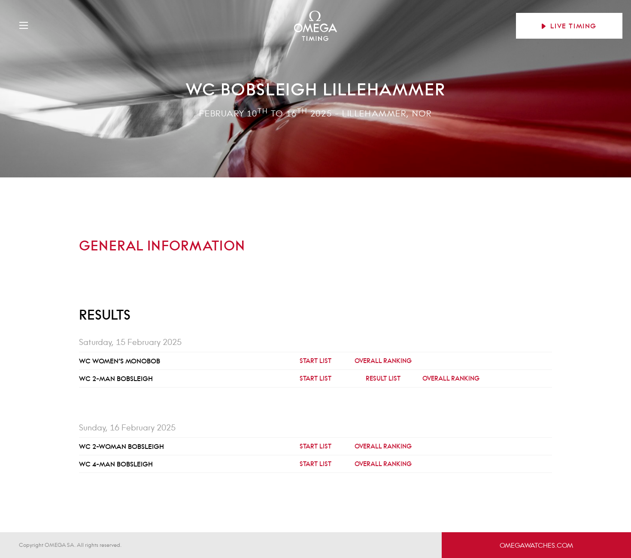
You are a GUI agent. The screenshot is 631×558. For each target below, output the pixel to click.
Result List (383, 378)
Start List (315, 361)
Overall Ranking (383, 361)
